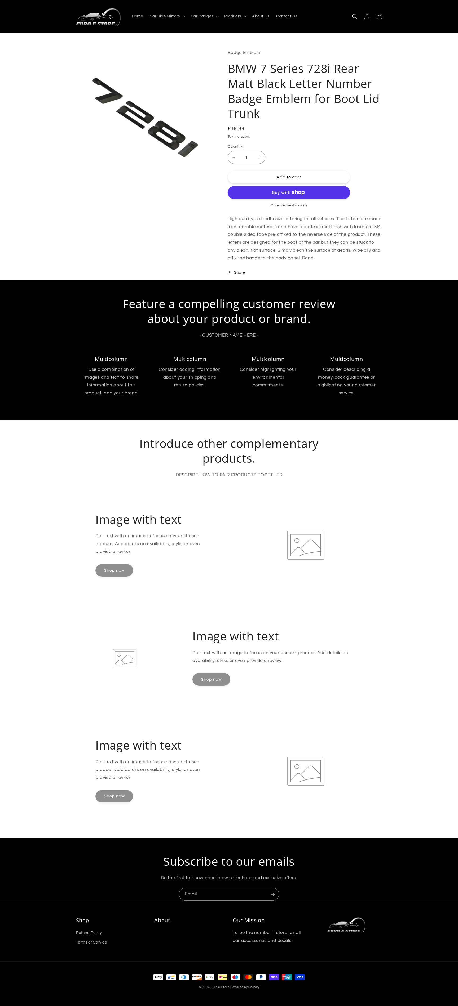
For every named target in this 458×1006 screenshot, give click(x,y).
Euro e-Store (220, 987)
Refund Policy (89, 933)
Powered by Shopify (244, 987)
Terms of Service (91, 942)
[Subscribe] (273, 894)
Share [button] (239, 272)
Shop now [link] (114, 570)
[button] (166, 16)
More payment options (289, 205)
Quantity (235, 146)
